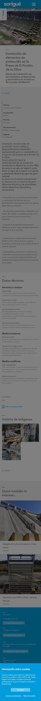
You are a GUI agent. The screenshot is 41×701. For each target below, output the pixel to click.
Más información (29, 696)
